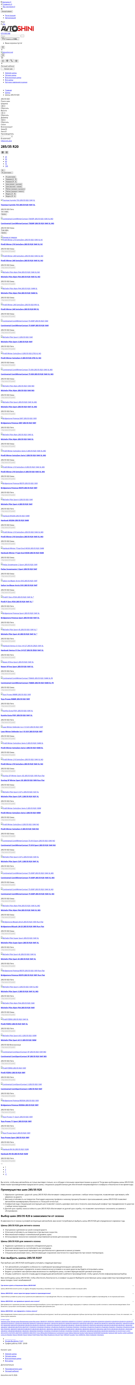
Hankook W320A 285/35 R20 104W (15, 520)
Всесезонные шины (13, 1358)
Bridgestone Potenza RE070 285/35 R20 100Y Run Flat (23, 975)
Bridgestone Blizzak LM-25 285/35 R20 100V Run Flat (22, 926)
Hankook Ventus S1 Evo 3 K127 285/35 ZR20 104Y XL (22, 650)
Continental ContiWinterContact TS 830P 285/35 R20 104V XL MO (28, 878)
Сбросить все (6, 141)
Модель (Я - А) (10, 196)
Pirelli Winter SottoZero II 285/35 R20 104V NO (20, 829)
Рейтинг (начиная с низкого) (15, 191)
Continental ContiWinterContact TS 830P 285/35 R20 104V (25, 325)
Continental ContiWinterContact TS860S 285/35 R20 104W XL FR (27, 683)
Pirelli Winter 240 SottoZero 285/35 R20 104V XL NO (22, 260)
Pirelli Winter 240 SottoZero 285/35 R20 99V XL (20, 309)
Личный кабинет (7, 11)
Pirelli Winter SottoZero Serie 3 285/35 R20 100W (21, 813)
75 (6, 164)
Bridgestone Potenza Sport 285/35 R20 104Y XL (20, 618)
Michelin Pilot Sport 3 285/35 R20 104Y (16, 342)
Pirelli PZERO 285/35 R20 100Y (13, 1072)
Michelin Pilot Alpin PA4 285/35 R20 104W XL (19, 293)
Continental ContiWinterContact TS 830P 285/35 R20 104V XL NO (27, 894)
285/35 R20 (5, 209)
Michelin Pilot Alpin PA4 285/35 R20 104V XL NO (20, 277)
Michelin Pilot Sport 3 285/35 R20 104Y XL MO (19, 991)
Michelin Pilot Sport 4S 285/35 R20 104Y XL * (19, 634)
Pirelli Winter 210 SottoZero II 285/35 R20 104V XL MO (23, 472)
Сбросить (5, 108)
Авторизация (10, 18)
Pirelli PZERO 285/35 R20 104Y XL (14, 1024)
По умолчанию (6, 172)
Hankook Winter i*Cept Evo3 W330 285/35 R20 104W (22, 553)
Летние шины (10, 1356)
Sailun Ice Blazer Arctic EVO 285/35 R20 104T (19, 585)
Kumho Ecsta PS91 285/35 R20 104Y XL (16, 715)
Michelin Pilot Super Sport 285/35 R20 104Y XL (20, 943)
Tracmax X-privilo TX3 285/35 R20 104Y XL (18, 205)
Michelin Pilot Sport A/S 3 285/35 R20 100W (18, 1040)
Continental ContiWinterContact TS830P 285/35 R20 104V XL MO (27, 223)
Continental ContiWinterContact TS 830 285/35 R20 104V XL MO (27, 374)
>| (6, 1174)
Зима (12, 228)
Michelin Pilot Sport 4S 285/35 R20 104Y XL (18, 959)
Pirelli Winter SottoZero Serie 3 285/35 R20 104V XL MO (23, 455)
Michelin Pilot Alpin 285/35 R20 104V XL (17, 439)
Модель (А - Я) (10, 194)
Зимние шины (11, 1354)
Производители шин (13, 1369)
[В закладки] (2, 235)
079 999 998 (5, 33)
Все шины (9, 1361)
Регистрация (10, 15)
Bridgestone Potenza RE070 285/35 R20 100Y (19, 488)
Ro (4, 24)
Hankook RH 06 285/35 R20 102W (14, 1154)
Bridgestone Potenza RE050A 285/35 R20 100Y (19, 1105)
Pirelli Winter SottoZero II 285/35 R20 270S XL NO (21, 358)
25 (6, 157)
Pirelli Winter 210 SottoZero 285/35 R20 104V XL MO (22, 537)
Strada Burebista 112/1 (14, 1341)
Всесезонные (15, 1045)
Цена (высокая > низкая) (14, 186)
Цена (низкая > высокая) (14, 184)
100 (6, 166)
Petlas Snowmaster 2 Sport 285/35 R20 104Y (19, 569)
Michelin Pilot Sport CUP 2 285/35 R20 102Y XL (20, 796)
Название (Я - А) (11, 181)
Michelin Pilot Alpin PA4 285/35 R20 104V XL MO (20, 910)
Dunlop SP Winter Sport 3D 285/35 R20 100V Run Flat (23, 780)
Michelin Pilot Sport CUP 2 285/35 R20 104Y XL (20, 861)
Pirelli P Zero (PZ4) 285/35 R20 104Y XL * (17, 601)
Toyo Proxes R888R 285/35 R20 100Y (15, 699)
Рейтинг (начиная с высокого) (15, 189)
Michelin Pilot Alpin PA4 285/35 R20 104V (18, 1007)
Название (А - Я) (11, 179)
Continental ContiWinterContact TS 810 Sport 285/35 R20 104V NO (28, 845)
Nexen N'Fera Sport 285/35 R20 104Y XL (17, 666)
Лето (12, 209)
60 (6, 161)
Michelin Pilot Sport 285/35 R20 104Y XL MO (19, 407)
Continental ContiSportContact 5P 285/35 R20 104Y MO (24, 1056)
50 (6, 159)
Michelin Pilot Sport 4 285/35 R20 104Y (16, 504)
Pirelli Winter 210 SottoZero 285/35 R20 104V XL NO (22, 764)
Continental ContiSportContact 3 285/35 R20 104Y (21, 1089)
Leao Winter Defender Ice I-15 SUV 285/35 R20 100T (22, 731)
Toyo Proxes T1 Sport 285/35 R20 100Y (16, 1121)
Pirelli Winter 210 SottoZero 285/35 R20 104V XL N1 (22, 244)
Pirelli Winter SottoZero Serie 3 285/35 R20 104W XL (22, 748)
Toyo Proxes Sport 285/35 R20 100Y (15, 1137)
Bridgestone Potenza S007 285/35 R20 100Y (18, 423)
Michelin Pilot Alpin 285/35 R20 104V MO (17, 390)
